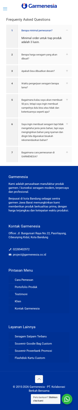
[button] (39, 36)
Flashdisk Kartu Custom (30, 358)
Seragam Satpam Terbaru (31, 336)
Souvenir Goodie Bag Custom (33, 343)
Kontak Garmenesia (27, 308)
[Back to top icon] (39, 379)
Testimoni (21, 294)
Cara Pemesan (24, 280)
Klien (18, 301)
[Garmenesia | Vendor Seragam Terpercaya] (39, 5)
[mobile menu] (5, 9)
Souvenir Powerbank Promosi (33, 350)
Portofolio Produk (26, 287)
